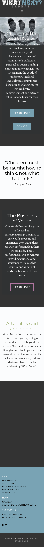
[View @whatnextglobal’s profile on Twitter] (6, 525)
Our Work (8, 483)
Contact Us (8, 492)
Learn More (22, 113)
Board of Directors (14, 486)
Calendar (7, 502)
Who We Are (9, 481)
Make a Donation (12, 514)
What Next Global (22, 4)
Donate (22, 126)
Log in (27, 541)
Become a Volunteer (14, 517)
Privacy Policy (10, 489)
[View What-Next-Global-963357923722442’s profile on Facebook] (3, 525)
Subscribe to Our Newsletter (20, 505)
